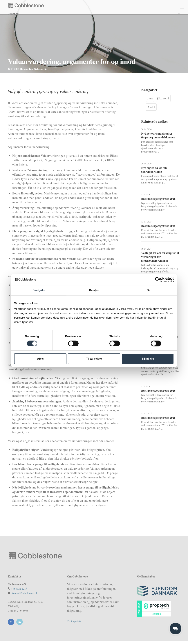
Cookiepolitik (74, 621)
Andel (151, 107)
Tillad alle (148, 358)
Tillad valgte (94, 358)
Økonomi (163, 98)
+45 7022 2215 (19, 588)
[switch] (73, 343)
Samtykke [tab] (39, 290)
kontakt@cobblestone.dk (24, 593)
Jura (150, 98)
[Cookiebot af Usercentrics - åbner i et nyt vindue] (158, 279)
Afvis (40, 358)
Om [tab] (149, 290)
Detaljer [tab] (94, 290)
